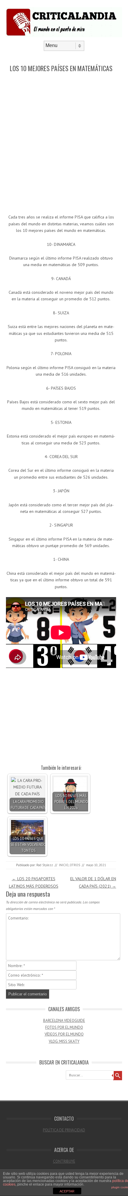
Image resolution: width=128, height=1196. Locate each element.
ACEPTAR (67, 1191)
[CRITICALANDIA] (64, 35)
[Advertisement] (64, 143)
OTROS (75, 865)
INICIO (63, 865)
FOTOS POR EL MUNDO (64, 1027)
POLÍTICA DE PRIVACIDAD (64, 1130)
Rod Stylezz (44, 865)
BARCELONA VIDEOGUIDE (64, 1020)
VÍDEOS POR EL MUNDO (64, 1034)
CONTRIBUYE (64, 1161)
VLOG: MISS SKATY (64, 1041)
